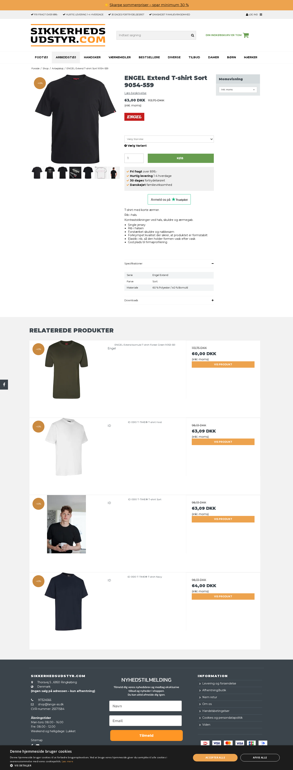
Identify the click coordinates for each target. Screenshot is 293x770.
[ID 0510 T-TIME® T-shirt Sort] (66, 532)
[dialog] (146, 757)
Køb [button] (180, 158)
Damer (213, 57)
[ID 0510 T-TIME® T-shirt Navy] (66, 609)
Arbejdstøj (66, 57)
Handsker (92, 57)
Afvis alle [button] (260, 757)
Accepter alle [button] (215, 757)
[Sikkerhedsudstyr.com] (68, 35)
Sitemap (37, 740)
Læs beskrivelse (135, 93)
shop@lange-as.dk (51, 704)
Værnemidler (120, 57)
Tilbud (194, 57)
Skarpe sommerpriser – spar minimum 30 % (149, 5)
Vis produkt (223, 364)
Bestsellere (149, 57)
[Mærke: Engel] (134, 123)
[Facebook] (4, 385)
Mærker (250, 57)
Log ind (253, 14)
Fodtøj (41, 57)
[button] (98, 765)
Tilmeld (146, 735)
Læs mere (67, 761)
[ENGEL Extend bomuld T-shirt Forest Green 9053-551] (66, 377)
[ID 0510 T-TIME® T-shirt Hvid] (66, 455)
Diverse (174, 57)
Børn (231, 57)
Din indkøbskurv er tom (224, 35)
